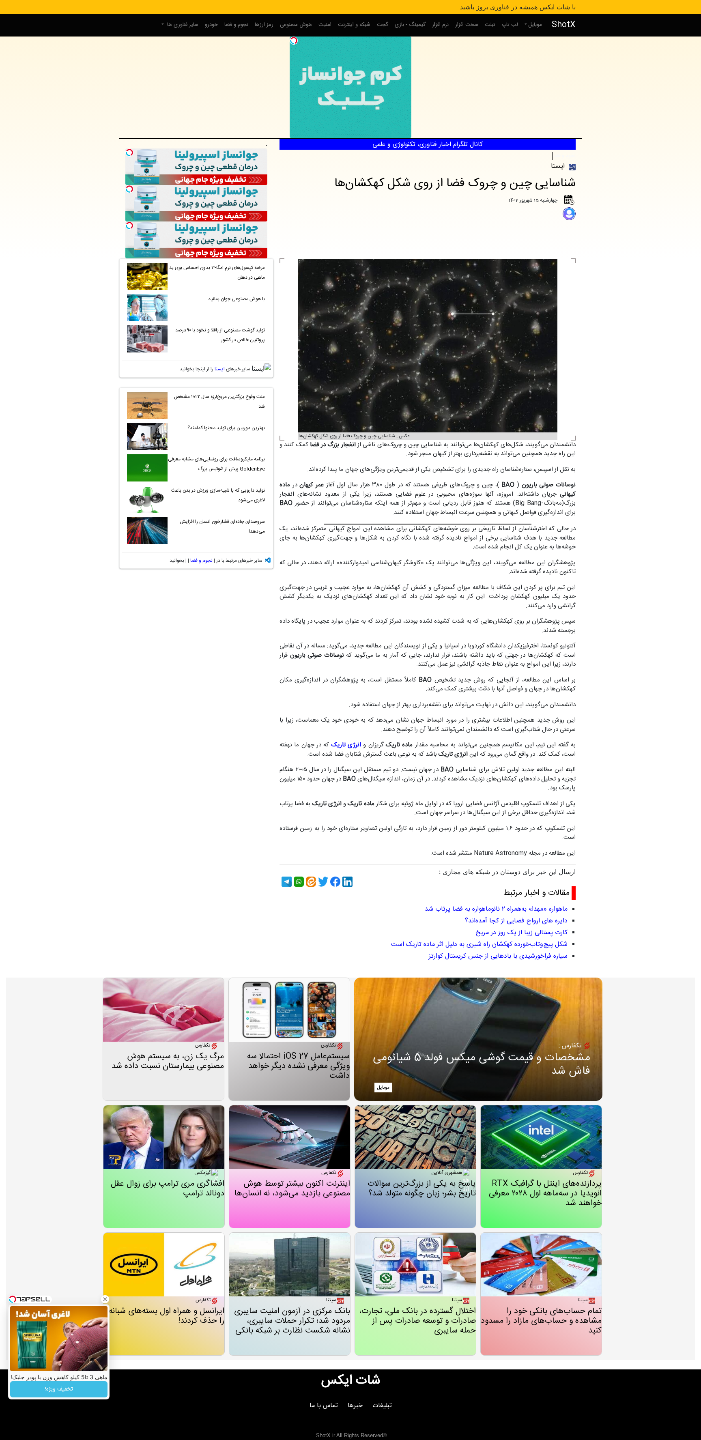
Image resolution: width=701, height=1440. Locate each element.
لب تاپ (510, 24)
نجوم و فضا (236, 24)
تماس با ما (324, 1405)
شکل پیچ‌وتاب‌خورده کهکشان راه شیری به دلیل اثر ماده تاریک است (479, 944)
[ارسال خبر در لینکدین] (346, 882)
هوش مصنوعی (296, 24)
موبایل (535, 24)
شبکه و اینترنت (354, 24)
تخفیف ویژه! (59, 1389)
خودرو (211, 24)
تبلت (490, 24)
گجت (382, 24)
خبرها (355, 1405)
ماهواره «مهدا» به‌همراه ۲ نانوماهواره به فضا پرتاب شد (496, 909)
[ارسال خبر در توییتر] (322, 882)
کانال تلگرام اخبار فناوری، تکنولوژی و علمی (427, 144)
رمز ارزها (264, 24)
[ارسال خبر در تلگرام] (286, 882)
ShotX (564, 25)
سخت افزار (466, 24)
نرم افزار (440, 24)
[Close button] (105, 1299)
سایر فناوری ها (182, 24)
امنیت (324, 24)
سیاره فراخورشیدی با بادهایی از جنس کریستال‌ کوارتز (498, 956)
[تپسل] (294, 41)
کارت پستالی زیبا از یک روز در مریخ (522, 932)
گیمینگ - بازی (410, 24)
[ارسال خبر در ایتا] (310, 882)
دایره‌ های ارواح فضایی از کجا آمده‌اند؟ (516, 921)
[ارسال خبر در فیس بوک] (334, 882)
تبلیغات (382, 1405)
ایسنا (220, 369)
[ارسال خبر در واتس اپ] (298, 882)
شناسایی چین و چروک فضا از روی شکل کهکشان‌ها (455, 183)
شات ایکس (350, 1380)
